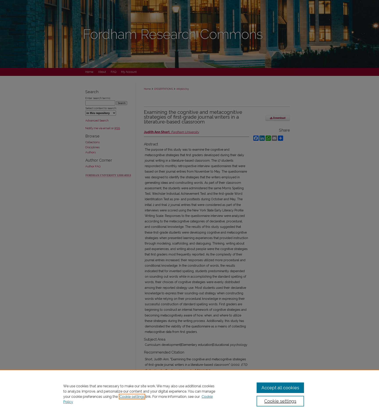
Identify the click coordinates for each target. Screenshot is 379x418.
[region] (189, 394)
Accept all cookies (280, 387)
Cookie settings (132, 397)
